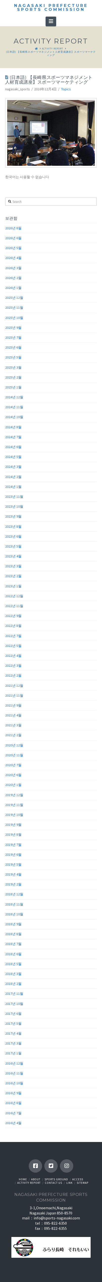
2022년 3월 (13, 665)
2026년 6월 (13, 238)
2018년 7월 (13, 944)
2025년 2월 (13, 377)
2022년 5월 (13, 645)
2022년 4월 (13, 655)
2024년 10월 (14, 417)
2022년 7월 (13, 636)
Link (69, 1183)
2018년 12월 (14, 894)
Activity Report (29, 1183)
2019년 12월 (14, 795)
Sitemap (82, 1183)
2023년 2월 (13, 576)
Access (77, 1179)
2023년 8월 (13, 526)
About (35, 1179)
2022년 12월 (14, 596)
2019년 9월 (13, 824)
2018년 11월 (14, 904)
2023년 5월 (13, 546)
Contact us (53, 1183)
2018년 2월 (13, 983)
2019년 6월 (13, 854)
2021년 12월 (14, 685)
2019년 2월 (13, 884)
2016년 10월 (14, 1083)
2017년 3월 (13, 1043)
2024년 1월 (13, 486)
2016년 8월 (13, 1103)
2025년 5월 (13, 357)
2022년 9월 (13, 616)
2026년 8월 (13, 228)
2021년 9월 (13, 705)
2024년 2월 (13, 477)
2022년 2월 (13, 675)
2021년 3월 (13, 725)
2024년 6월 (13, 447)
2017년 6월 (13, 1013)
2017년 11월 (14, 993)
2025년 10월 (14, 317)
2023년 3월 (13, 566)
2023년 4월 (13, 556)
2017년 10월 (14, 1003)
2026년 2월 (13, 278)
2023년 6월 (13, 536)
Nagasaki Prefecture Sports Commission (51, 8)
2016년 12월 (14, 1063)
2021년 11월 (14, 695)
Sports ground (56, 1179)
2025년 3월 (13, 367)
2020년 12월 (14, 745)
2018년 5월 (13, 964)
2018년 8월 (13, 934)
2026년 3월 (13, 268)
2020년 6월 (13, 775)
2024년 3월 (13, 466)
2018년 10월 (14, 914)
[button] (51, 21)
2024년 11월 (14, 407)
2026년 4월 (13, 258)
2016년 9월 (13, 1093)
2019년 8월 (13, 834)
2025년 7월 (13, 337)
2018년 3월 (13, 974)
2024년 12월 (14, 397)
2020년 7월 (13, 765)
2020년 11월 (14, 755)
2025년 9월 (13, 327)
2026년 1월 (13, 287)
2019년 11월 (14, 805)
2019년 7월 (13, 844)
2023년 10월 (14, 506)
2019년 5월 (13, 864)
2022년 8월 (13, 625)
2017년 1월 (13, 1053)
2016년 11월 (14, 1073)
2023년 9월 (13, 516)
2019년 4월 (13, 874)
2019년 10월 (14, 814)
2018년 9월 (13, 924)
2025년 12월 (14, 297)
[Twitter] (51, 1166)
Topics (66, 89)
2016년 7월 (13, 1113)
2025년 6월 (13, 347)
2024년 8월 (13, 427)
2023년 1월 (13, 586)
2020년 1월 (13, 785)
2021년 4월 (13, 715)
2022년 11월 (14, 606)
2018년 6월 (13, 954)
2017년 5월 (13, 1023)
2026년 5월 (13, 248)
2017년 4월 (13, 1033)
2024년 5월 (13, 456)
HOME (23, 1179)
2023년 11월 (14, 496)
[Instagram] (66, 1166)
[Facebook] (35, 1166)
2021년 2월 (13, 735)
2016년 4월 (13, 1123)
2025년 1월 (13, 387)
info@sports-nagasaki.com (57, 1217)
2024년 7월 (13, 437)
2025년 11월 (14, 307)
